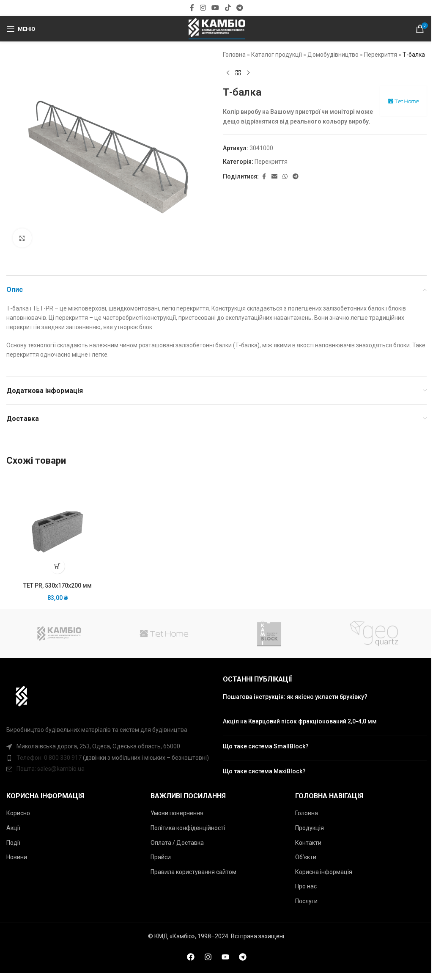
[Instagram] (208, 957)
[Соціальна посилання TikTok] (227, 7)
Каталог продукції (276, 54)
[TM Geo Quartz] (373, 633)
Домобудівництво (333, 54)
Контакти (308, 842)
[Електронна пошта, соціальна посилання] (274, 176)
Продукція (309, 828)
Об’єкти (305, 857)
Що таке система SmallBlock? (266, 746)
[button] (57, 566)
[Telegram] (242, 957)
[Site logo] (216, 28)
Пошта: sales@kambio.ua (50, 768)
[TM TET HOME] (164, 633)
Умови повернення (177, 813)
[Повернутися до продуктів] (238, 73)
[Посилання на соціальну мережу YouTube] (215, 7)
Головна (234, 54)
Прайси (161, 857)
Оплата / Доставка (177, 842)
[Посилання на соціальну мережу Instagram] (202, 7)
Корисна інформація (323, 872)
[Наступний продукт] (248, 73)
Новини (16, 857)
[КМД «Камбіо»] (58, 633)
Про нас (306, 886)
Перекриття (380, 54)
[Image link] (17, 695)
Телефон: (30, 757)
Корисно (18, 813)
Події (13, 842)
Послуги (306, 901)
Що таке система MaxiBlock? (264, 771)
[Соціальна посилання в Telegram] (239, 7)
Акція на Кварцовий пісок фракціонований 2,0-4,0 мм (300, 721)
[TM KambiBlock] (268, 633)
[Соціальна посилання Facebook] (192, 7)
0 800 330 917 (63, 757)
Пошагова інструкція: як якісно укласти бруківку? (295, 696)
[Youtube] (225, 957)
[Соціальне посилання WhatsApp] (285, 176)
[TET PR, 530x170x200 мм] (57, 527)
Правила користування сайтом (193, 872)
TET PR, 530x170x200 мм (57, 585)
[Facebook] (190, 957)
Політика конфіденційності (188, 828)
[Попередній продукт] (228, 73)
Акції (13, 828)
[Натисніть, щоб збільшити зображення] (22, 237)
